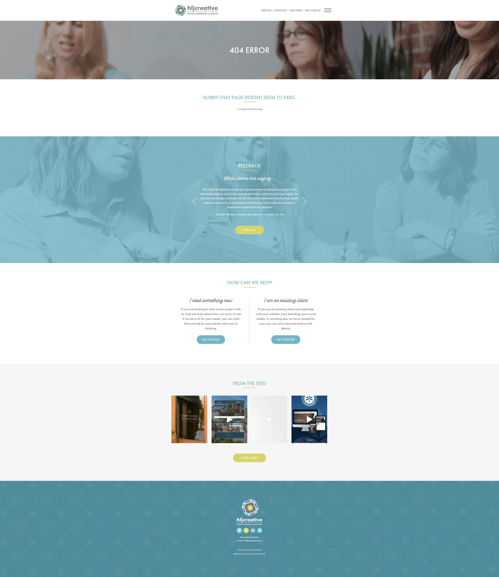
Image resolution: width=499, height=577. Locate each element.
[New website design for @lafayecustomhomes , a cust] (229, 419)
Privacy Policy (242, 550)
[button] (194, 202)
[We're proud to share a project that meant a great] (309, 419)
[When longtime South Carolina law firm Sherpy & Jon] (189, 419)
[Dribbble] (259, 530)
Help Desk (296, 10)
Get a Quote (313, 10)
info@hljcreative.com (252, 540)
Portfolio (280, 10)
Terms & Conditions (255, 550)
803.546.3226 (253, 537)
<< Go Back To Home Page (249, 109)
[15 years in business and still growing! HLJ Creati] (269, 419)
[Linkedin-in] (253, 530)
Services (266, 10)
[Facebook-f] (239, 530)
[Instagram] (246, 530)
